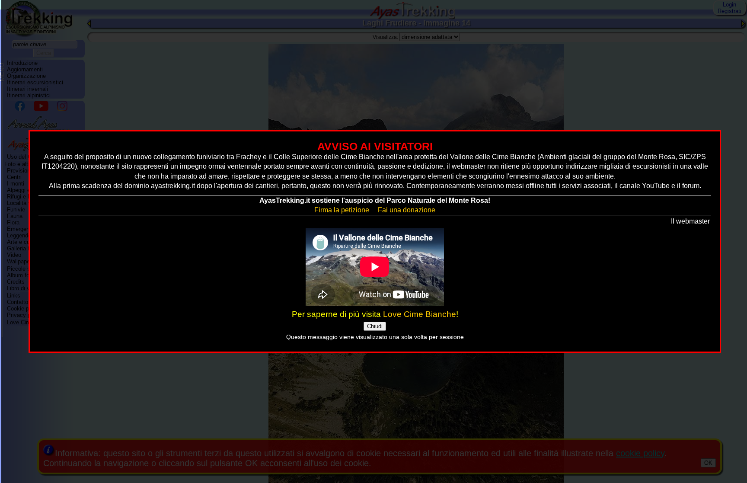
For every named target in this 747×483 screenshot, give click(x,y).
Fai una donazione (406, 210)
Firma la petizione (341, 210)
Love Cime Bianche (419, 314)
